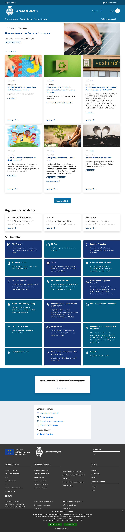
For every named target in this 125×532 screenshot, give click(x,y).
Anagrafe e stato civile (41, 470)
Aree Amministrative (12, 474)
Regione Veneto (10, 2)
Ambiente (66, 478)
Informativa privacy (69, 505)
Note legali (66, 508)
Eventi (94, 490)
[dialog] (62, 520)
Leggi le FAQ (38, 508)
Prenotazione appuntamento (43, 501)
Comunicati (95, 474)
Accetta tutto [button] (55, 524)
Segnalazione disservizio (42, 505)
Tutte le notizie (62, 201)
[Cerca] (117, 10)
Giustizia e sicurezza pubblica (72, 471)
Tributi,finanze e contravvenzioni (74, 475)
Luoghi (94, 487)
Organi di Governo (11, 470)
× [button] (123, 511)
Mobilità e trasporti (40, 488)
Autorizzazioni (67, 485)
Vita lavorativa (39, 477)
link (81, 520)
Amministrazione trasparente (72, 501)
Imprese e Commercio (41, 481)
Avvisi (13, 81)
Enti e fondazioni (10, 481)
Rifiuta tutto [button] (70, 524)
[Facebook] (100, 10)
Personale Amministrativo (13, 488)
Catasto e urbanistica (41, 484)
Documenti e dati (10, 491)
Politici (7, 484)
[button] (62, 529)
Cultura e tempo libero (41, 474)
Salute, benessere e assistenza (73, 482)
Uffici (6, 477)
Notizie (11, 28)
